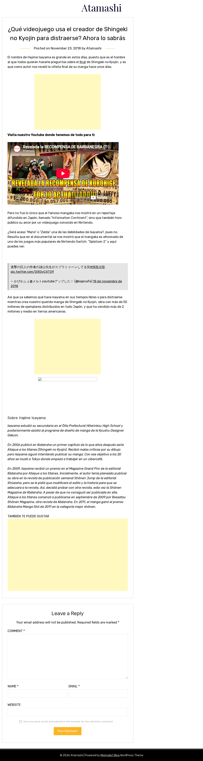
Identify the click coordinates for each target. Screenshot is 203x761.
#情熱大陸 (97, 267)
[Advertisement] (67, 102)
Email (74, 686)
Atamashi (101, 7)
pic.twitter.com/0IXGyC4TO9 (32, 272)
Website (14, 705)
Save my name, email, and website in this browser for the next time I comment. (68, 721)
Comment (16, 631)
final (82, 62)
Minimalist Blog (110, 755)
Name (13, 686)
